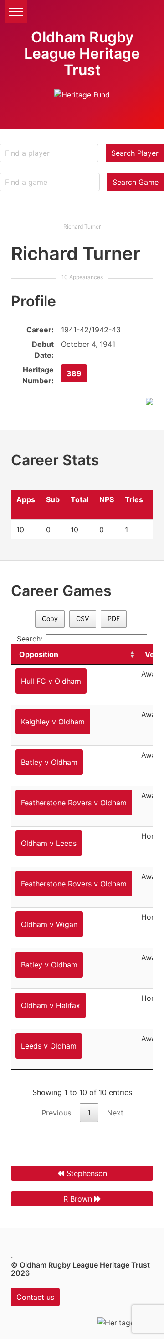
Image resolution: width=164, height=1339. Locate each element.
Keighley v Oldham (53, 721)
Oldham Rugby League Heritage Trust (82, 53)
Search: (29, 638)
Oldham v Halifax (50, 1005)
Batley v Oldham (49, 762)
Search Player (135, 153)
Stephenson (87, 1173)
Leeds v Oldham (49, 1045)
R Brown (77, 1198)
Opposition (38, 654)
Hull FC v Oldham (51, 681)
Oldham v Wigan (49, 924)
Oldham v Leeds (49, 843)
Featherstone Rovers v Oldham (74, 802)
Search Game (136, 182)
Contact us (35, 1297)
